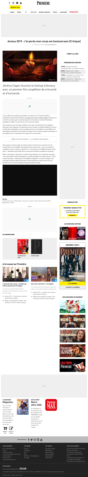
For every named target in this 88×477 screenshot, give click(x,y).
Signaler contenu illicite (16, 475)
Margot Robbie (49, 456)
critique (31, 201)
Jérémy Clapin (43, 118)
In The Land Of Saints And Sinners (12, 454)
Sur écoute (27, 457)
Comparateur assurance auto (9, 471)
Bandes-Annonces (44, 12)
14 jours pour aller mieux (9, 459)
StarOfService (38, 471)
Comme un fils (6, 457)
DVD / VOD (33, 12)
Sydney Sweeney (49, 454)
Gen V (25, 452)
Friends (26, 448)
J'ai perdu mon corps (7, 201)
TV (26, 12)
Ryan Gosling (48, 450)
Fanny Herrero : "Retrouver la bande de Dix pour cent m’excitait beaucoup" (71, 80)
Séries (19, 12)
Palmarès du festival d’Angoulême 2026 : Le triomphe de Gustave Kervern (72, 68)
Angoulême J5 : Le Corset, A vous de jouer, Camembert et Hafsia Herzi (72, 76)
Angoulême (63, 12)
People (55, 12)
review (35, 201)
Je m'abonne (72, 283)
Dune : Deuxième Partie (9, 448)
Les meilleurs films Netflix (74, 459)
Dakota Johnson (49, 452)
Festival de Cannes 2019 (44, 201)
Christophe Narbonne (50, 44)
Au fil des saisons (7, 456)
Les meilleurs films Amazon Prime (76, 461)
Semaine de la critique (8, 202)
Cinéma (12, 12)
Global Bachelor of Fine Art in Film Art (25, 471)
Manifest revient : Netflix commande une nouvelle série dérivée (71, 71)
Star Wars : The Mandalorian (31, 456)
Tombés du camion (8, 452)
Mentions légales (6, 475)
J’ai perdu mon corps (31, 118)
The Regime (27, 450)
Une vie (4, 450)
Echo (25, 454)
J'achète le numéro (72, 287)
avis (27, 201)
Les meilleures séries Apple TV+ (75, 457)
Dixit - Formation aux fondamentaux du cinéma (53, 471)
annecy (24, 201)
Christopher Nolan (50, 448)
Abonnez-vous (15, 7)
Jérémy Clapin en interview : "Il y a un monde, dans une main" (30, 139)
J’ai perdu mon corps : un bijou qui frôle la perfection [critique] (14, 285)
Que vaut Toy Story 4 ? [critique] (42, 284)
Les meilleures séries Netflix (74, 452)
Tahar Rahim (48, 457)
